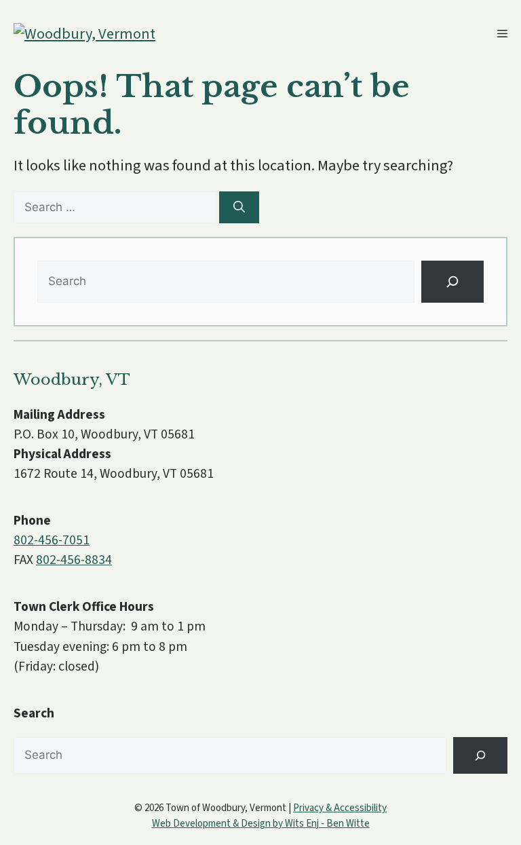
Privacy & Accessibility (340, 808)
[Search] (239, 207)
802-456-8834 (74, 559)
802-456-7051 (52, 540)
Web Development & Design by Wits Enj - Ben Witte (261, 823)
